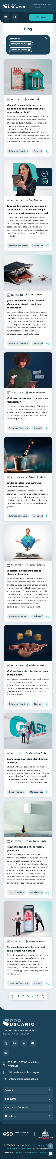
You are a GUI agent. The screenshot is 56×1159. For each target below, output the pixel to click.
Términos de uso (22, 1152)
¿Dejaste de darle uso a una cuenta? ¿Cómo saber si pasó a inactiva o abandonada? (25, 304)
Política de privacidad (41, 1152)
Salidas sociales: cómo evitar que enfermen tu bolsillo (24, 484)
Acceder (40, 18)
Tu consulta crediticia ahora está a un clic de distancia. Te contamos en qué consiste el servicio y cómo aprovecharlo (28, 209)
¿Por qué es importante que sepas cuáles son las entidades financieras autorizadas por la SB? (26, 108)
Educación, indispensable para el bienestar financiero (24, 572)
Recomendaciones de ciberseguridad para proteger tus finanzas (26, 949)
